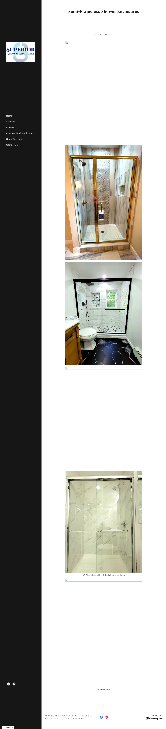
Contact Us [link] (12, 145)
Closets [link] (10, 127)
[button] (103, 689)
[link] (20, 52)
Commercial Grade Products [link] (21, 133)
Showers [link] (10, 122)
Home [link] (9, 116)
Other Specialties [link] (15, 139)
